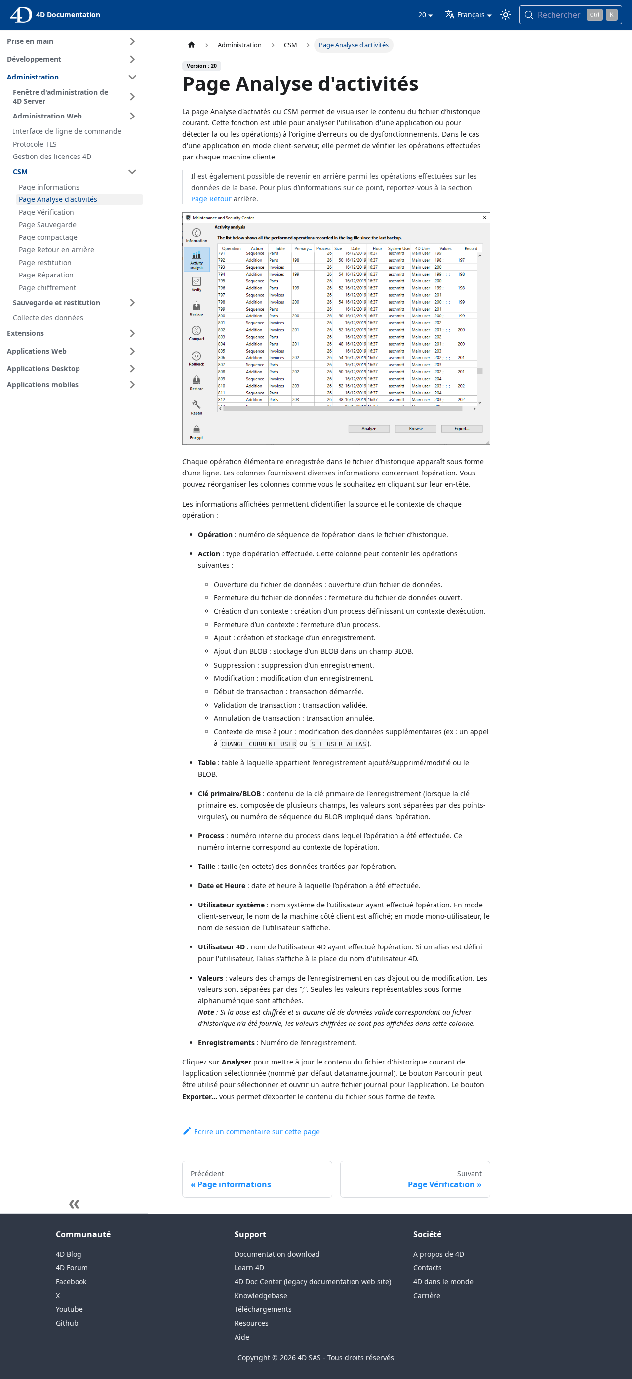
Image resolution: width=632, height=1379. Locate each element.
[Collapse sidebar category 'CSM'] (132, 172)
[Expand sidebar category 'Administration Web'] (132, 116)
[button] (73, 385)
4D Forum (72, 1267)
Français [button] (471, 14)
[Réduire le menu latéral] (74, 1204)
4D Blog (68, 1254)
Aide (242, 1336)
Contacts (427, 1267)
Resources (252, 1323)
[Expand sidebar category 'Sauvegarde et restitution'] (132, 303)
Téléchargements (263, 1309)
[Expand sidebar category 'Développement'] (132, 59)
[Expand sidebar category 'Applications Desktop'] (132, 369)
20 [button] (422, 14)
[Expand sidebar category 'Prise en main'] (132, 41)
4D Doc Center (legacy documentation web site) (313, 1281)
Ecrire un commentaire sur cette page (257, 1131)
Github (67, 1323)
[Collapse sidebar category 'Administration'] (132, 77)
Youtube (69, 1309)
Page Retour (211, 198)
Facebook (71, 1281)
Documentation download (277, 1254)
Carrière (426, 1295)
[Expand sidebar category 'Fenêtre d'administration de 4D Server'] (132, 96)
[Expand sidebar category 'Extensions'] (132, 333)
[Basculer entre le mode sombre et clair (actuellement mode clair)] (506, 15)
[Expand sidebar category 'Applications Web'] (132, 351)
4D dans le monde (443, 1281)
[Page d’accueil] (191, 45)
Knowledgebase (261, 1295)
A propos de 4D (438, 1254)
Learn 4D (249, 1267)
